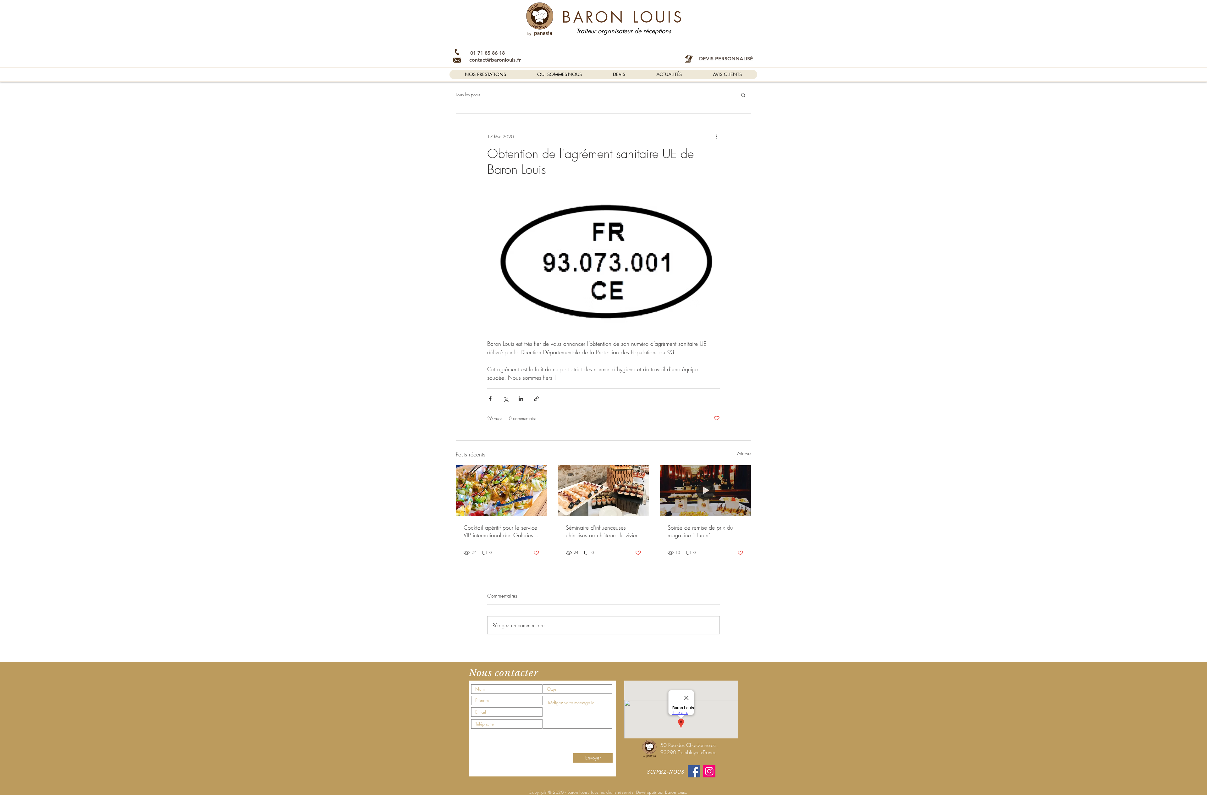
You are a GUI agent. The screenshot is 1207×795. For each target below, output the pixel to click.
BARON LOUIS (623, 17)
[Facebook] (694, 771)
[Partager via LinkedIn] (521, 399)
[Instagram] (709, 771)
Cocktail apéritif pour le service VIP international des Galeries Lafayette (500, 531)
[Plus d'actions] (716, 136)
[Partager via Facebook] (490, 399)
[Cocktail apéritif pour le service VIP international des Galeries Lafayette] (501, 490)
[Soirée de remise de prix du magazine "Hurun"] (705, 490)
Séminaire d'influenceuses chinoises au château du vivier (601, 531)
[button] (743, 94)
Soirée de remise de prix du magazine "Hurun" (700, 531)
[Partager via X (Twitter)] (506, 399)
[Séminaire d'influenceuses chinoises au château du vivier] (603, 490)
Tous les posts (468, 94)
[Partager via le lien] (536, 399)
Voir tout (743, 453)
